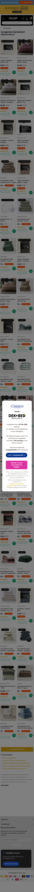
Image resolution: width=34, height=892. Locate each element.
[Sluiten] (28, 404)
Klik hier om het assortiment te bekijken (16, 465)
